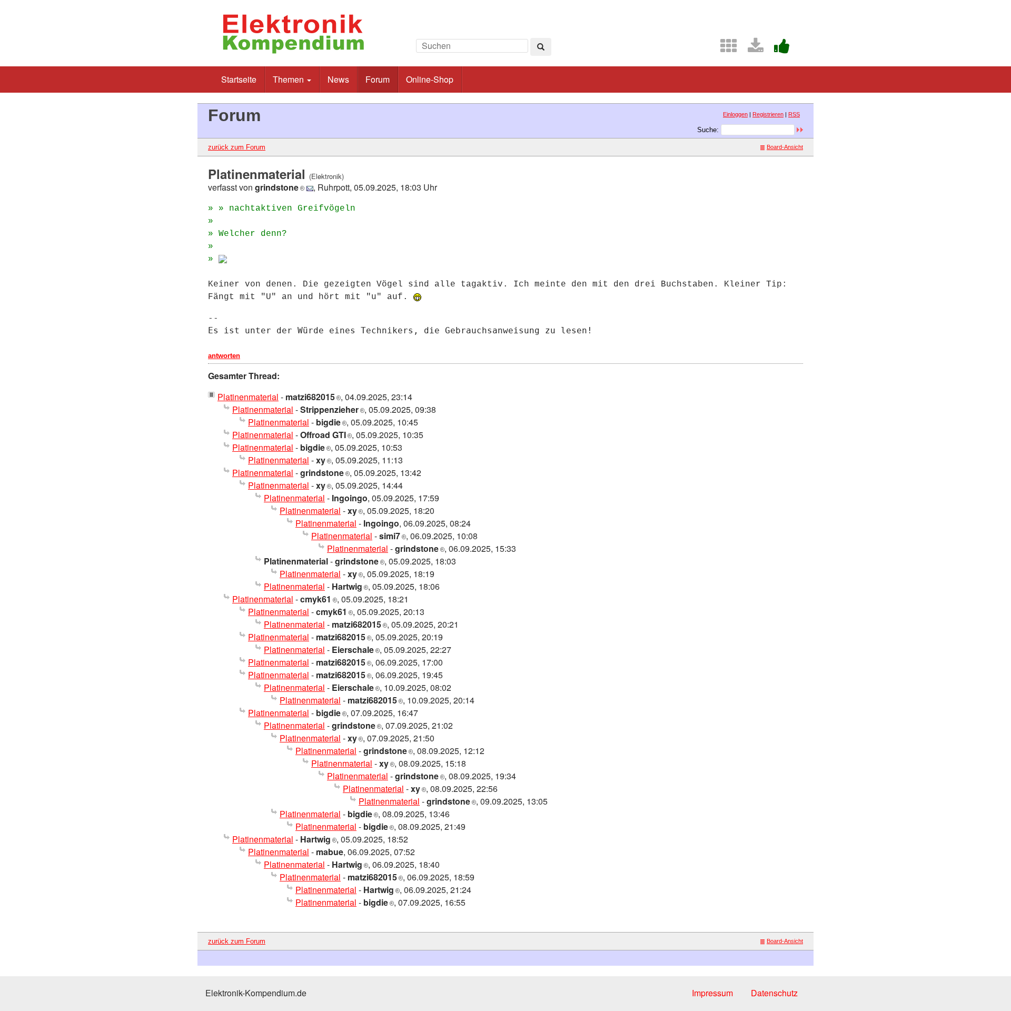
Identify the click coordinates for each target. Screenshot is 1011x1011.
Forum (377, 79)
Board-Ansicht (785, 147)
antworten (224, 356)
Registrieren (768, 114)
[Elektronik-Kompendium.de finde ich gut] (778, 49)
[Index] (724, 49)
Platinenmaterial (248, 397)
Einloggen (735, 114)
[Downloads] (751, 49)
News (338, 79)
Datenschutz (774, 993)
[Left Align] (540, 47)
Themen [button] (289, 79)
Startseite (238, 79)
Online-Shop (429, 79)
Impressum (712, 993)
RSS (794, 114)
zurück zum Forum (236, 147)
